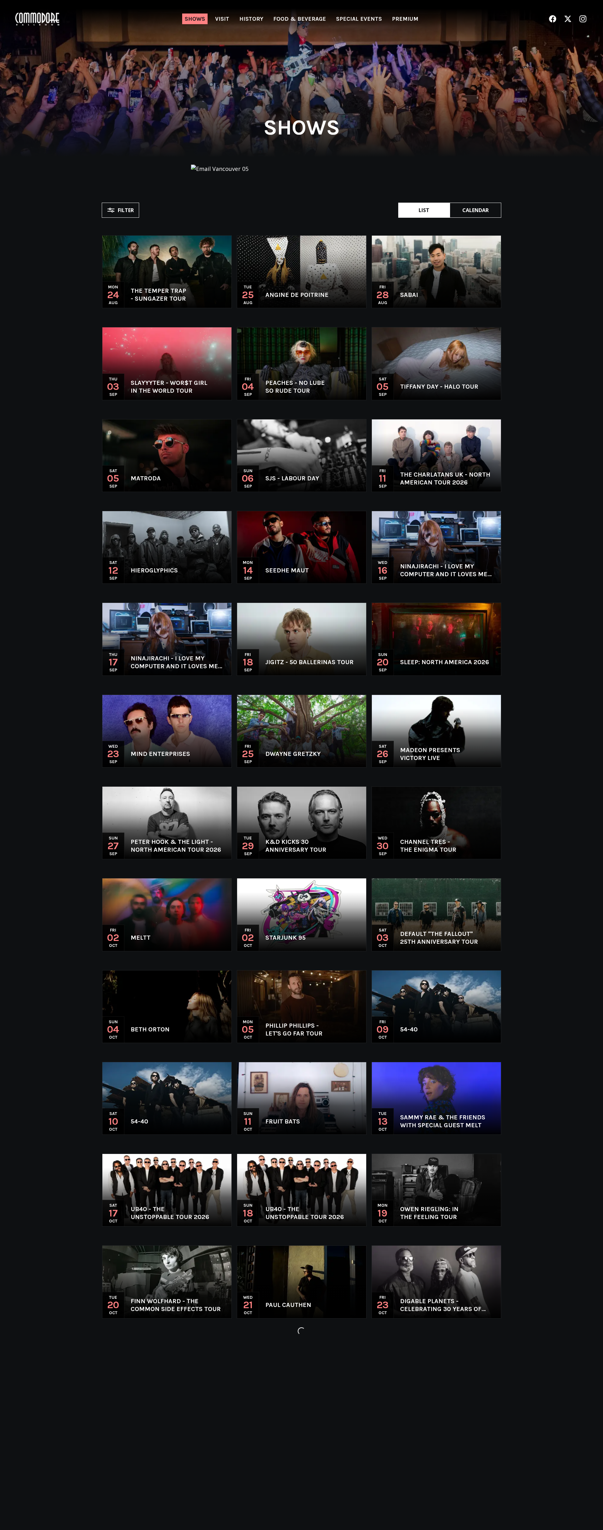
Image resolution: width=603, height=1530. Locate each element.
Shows (195, 18)
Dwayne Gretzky (293, 753)
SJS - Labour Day (292, 478)
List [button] (424, 210)
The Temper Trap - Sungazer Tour (158, 294)
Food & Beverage (299, 18)
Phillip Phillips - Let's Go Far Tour (294, 1029)
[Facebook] (553, 19)
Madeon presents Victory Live (430, 754)
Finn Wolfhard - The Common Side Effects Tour (176, 1305)
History (251, 18)
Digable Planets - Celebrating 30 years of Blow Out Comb (440, 1305)
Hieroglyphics (154, 570)
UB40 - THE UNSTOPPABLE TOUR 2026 (170, 1213)
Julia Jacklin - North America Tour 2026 (435, 1396)
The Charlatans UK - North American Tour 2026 (445, 478)
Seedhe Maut (287, 570)
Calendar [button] (475, 210)
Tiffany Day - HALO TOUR (439, 386)
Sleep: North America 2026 (444, 662)
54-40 (409, 1029)
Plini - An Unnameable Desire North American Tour (448, 1488)
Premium (405, 18)
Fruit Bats (282, 1121)
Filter (126, 210)
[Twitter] (568, 19)
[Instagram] (583, 19)
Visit (222, 18)
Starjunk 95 (285, 937)
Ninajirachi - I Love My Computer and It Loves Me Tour (443, 570)
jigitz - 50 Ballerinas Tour (309, 662)
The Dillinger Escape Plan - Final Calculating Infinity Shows (310, 1397)
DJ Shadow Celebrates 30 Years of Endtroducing (173, 1488)
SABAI (409, 294)
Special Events (359, 18)
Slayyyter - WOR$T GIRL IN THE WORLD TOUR (169, 386)
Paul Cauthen (288, 1305)
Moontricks (151, 1397)
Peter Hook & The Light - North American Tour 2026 (176, 845)
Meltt (140, 937)
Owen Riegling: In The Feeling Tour (429, 1213)
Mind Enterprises (160, 753)
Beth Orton (150, 1029)
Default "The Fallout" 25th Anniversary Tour (439, 937)
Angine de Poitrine (297, 294)
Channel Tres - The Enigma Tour (428, 845)
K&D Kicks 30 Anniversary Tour (295, 845)
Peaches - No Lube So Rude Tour (295, 386)
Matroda (146, 478)
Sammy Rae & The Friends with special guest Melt (442, 1121)
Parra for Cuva (290, 1488)
